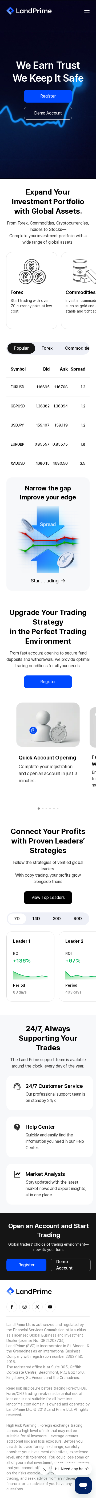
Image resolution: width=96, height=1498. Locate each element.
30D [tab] (57, 918)
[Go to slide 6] (57, 808)
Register (48, 96)
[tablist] (48, 348)
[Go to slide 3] (46, 808)
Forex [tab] (47, 348)
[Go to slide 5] (54, 808)
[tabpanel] (48, 417)
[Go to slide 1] (39, 808)
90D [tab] (78, 918)
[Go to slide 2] (42, 808)
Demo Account (48, 113)
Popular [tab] (21, 348)
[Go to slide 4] (50, 808)
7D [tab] (17, 918)
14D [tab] (36, 918)
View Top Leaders (48, 897)
